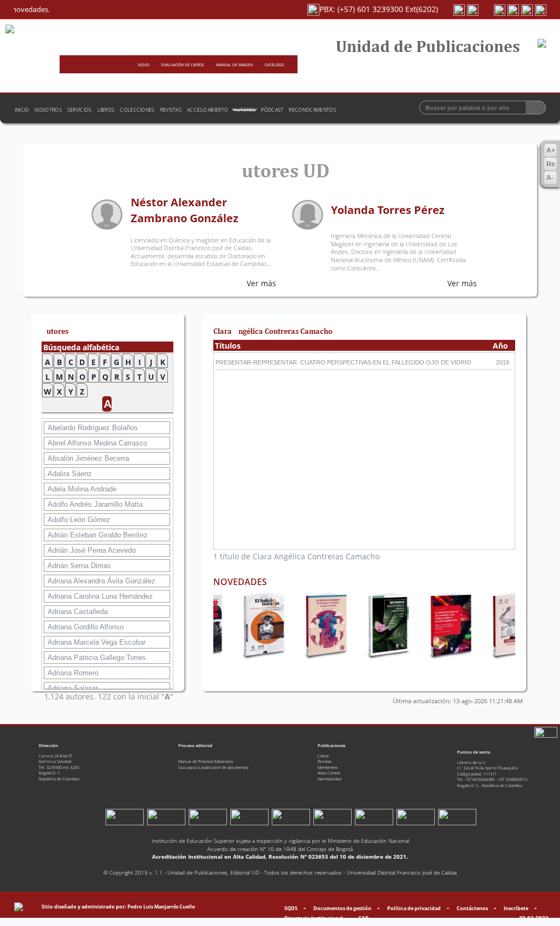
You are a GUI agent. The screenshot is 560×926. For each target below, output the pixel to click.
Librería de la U (471, 762)
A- (549, 178)
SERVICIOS (79, 109)
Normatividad (329, 779)
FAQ (364, 918)
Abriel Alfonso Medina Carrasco (97, 443)
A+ (550, 150)
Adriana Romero (73, 673)
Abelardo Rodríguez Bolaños (93, 428)
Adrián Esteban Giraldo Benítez (98, 535)
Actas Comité (329, 772)
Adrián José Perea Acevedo (92, 550)
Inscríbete (516, 908)
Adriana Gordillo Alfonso (86, 627)
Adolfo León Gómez (79, 520)
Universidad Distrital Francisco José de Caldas (402, 872)
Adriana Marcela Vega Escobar (96, 642)
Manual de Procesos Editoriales (205, 761)
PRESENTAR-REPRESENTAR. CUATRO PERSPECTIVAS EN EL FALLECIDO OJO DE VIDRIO (343, 362)
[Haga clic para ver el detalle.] (254, 623)
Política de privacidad (414, 908)
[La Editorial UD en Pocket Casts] (474, 9)
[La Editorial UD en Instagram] (501, 9)
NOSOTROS (47, 109)
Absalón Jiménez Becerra (88, 458)
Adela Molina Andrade (82, 489)
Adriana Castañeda (78, 611)
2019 (502, 362)
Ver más (261, 283)
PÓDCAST (272, 109)
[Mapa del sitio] (18, 907)
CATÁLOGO (274, 64)
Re (550, 164)
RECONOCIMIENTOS (312, 109)
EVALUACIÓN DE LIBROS (183, 64)
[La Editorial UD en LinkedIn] (528, 9)
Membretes (327, 767)
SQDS (291, 908)
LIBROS (106, 109)
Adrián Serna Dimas (79, 566)
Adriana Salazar (73, 688)
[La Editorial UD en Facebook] (540, 9)
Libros (323, 756)
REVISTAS (171, 109)
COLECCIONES (137, 109)
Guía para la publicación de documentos (213, 767)
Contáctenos (472, 908)
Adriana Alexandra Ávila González (101, 581)
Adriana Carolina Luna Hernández (100, 596)
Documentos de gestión (342, 908)
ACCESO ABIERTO (207, 109)
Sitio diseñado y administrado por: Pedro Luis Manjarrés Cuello (118, 906)
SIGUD (144, 64)
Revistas (324, 761)
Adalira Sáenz (70, 474)
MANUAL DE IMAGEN (235, 64)
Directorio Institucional (313, 918)
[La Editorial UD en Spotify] (460, 9)
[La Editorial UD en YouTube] (514, 9)
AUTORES (244, 109)
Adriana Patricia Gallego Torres (97, 657)
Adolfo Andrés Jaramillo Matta (95, 504)
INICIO (22, 109)
